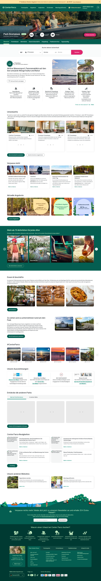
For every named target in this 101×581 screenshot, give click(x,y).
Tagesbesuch (65, 558)
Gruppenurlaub (65, 554)
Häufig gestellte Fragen (51, 554)
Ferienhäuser (15, 41)
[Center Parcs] (9, 7)
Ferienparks (24, 7)
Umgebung (45, 41)
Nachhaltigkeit (33, 559)
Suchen (77, 52)
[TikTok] (37, 575)
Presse (32, 563)
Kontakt (48, 552)
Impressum (80, 555)
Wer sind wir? (33, 552)
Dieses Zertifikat (14, 379)
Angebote (33, 7)
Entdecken (50, 7)
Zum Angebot (77, 2)
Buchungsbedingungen (48, 516)
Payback (64, 556)
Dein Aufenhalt (33, 564)
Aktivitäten (24, 41)
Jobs (31, 561)
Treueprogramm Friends (34, 555)
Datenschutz (80, 557)
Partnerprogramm (50, 556)
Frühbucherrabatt (75, 7)
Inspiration (41, 7)
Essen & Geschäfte (34, 41)
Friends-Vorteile (49, 558)
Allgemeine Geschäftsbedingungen (83, 553)
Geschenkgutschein (66, 560)
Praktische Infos (54, 41)
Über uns (32, 557)
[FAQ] (98, 7)
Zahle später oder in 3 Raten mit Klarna (51, 560)
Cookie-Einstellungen (82, 559)
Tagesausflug (65, 41)
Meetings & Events (60, 7)
